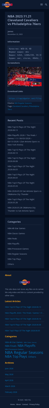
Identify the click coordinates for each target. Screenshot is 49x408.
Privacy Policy (34, 404)
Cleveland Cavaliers (20, 106)
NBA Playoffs (13, 243)
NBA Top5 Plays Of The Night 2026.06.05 (22, 330)
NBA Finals (12, 238)
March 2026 (10, 386)
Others (11, 264)
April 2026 (9, 380)
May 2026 (9, 374)
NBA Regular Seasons (23, 103)
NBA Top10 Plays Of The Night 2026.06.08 (23, 324)
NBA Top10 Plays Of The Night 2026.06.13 (23, 307)
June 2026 (9, 368)
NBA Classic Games (16, 233)
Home (12, 404)
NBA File (28, 400)
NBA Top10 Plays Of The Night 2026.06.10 (23, 319)
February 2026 (11, 392)
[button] (42, 4)
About (18, 404)
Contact (25, 404)
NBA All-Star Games (16, 228)
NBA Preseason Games (18, 248)
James (10, 31)
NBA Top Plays (14, 259)
